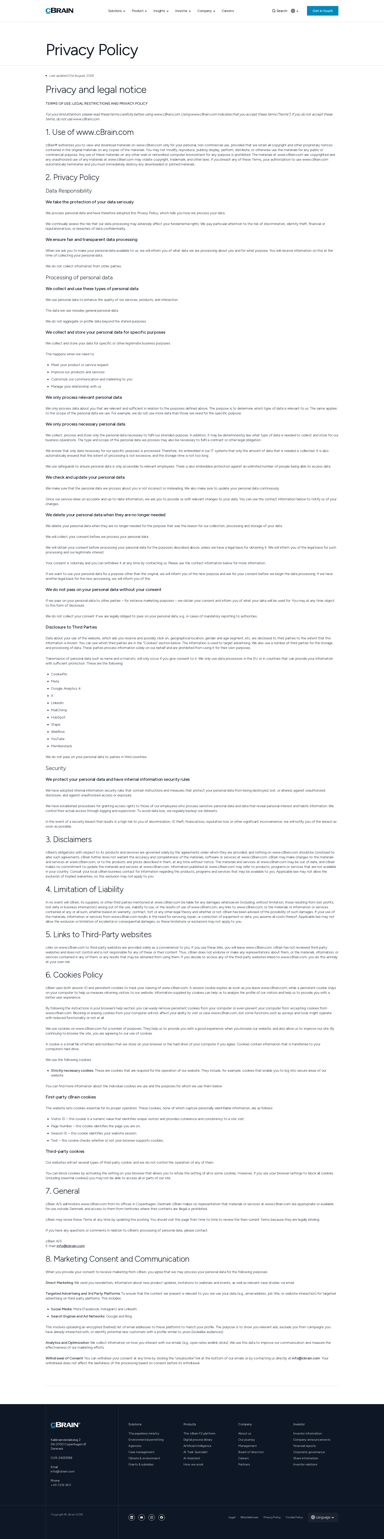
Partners (244, 1464)
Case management (141, 1452)
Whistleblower (249, 1517)
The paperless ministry (143, 1433)
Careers (228, 11)
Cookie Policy (294, 1517)
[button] (117, 11)
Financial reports (304, 1446)
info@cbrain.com (71, 1246)
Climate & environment (144, 1458)
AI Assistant (191, 1458)
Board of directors (251, 1452)
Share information (305, 1458)
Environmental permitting (146, 1440)
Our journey (246, 1440)
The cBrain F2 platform (199, 1433)
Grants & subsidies (140, 1464)
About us (244, 1433)
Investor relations (305, 1464)
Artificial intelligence (197, 1446)
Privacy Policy (272, 1517)
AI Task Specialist (195, 1452)
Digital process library (197, 1440)
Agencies (134, 1446)
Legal (232, 1517)
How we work (193, 1464)
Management (247, 1446)
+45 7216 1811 (61, 1485)
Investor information (307, 1433)
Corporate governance (309, 1452)
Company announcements (311, 1440)
